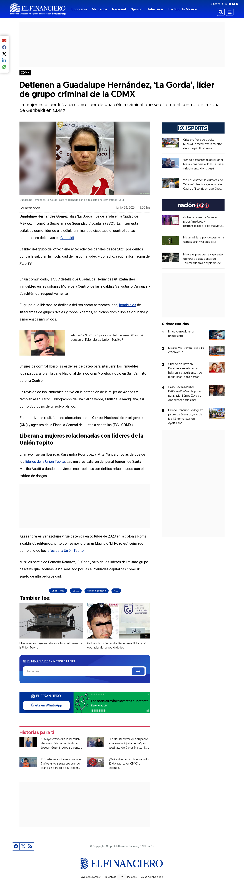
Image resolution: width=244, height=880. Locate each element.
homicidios (127, 305)
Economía (79, 9)
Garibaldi (67, 238)
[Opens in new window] (170, 240)
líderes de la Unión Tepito (45, 461)
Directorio (110, 877)
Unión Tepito (58, 591)
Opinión (137, 9)
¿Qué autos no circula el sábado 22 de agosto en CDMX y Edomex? (129, 764)
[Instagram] (230, 3)
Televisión (155, 9)
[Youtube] (234, 3)
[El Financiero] (38, 9)
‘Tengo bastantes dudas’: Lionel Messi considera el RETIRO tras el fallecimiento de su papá (203, 164)
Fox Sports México (182, 9)
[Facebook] (223, 3)
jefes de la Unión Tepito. (65, 550)
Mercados (99, 9)
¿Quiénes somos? (91, 877)
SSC (116, 591)
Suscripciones (128, 877)
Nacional (119, 9)
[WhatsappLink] (84, 702)
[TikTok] (238, 3)
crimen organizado (96, 591)
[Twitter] (227, 3)
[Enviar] (138, 671)
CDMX (25, 72)
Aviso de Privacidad (152, 877)
